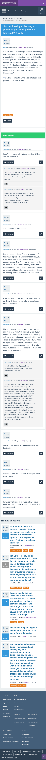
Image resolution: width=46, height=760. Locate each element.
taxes (19, 685)
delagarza (26, 583)
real (11, 115)
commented (7, 168)
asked (5, 47)
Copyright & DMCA (20, 754)
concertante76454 (30, 617)
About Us (16, 751)
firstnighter (10, 172)
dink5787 (26, 636)
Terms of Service (7, 754)
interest (13, 550)
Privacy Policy (32, 754)
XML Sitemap (37, 751)
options (6, 115)
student (19, 550)
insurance (13, 622)
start (24, 685)
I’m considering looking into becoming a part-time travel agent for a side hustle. (23, 630)
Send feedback (6, 751)
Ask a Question (26, 751)
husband (13, 685)
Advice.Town (13, 757)
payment (25, 587)
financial (21, 622)
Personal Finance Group (17, 11)
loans (31, 550)
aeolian (26, 682)
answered (6, 149)
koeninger (28, 545)
